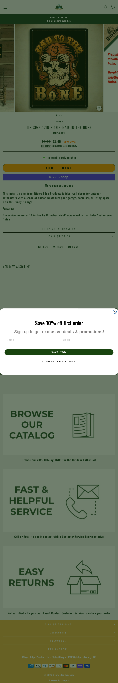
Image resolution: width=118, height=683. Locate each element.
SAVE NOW (59, 352)
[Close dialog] (115, 312)
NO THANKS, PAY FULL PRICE (59, 361)
